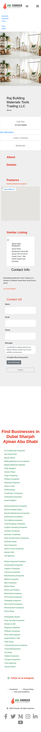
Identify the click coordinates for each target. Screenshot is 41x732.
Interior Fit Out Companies (14, 548)
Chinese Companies (11, 479)
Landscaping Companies (13, 565)
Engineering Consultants (13, 516)
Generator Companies (12, 534)
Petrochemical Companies (14, 607)
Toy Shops (8, 652)
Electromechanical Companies (15, 506)
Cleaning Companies (12, 482)
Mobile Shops (9, 586)
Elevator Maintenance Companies (17, 513)
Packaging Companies (12, 600)
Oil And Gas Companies (13, 597)
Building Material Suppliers (17, 184)
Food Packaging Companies (14, 524)
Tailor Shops (9, 642)
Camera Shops (9, 472)
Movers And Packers (12, 590)
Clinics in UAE (9, 486)
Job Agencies (9, 556)
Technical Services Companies (15, 645)
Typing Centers (10, 666)
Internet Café (9, 552)
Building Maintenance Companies (17, 461)
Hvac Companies (10, 545)
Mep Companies (10, 583)
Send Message (14, 362)
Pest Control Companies (13, 604)
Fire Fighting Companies (13, 520)
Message (8, 343)
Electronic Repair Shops (13, 509)
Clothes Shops (9, 489)
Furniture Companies (12, 531)
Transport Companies (12, 659)
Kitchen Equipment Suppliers (15, 561)
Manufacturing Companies (14, 575)
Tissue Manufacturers (12, 649)
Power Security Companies (14, 620)
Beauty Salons (9, 457)
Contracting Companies (13, 497)
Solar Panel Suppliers (12, 634)
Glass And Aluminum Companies (16, 538)
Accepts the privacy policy (17, 357)
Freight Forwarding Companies (15, 527)
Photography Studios (12, 617)
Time (3, 21)
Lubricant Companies (12, 572)
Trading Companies (11, 656)
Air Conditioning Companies (14, 450)
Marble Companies (11, 579)
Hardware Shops (10, 541)
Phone (7, 330)
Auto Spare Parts (10, 454)
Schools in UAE (9, 624)
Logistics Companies (12, 568)
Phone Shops (9, 611)
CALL (4, 26)
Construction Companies (13, 493)
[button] (27, 6)
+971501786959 (9, 289)
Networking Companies (13, 593)
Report (20, 370)
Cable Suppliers (10, 468)
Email (4, 28)
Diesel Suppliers (10, 500)
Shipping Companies (12, 627)
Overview (5, 18)
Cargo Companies (11, 475)
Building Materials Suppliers (14, 465)
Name (7, 304)
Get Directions (6, 132)
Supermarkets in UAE (12, 638)
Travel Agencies (10, 663)
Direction (5, 16)
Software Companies (12, 631)
